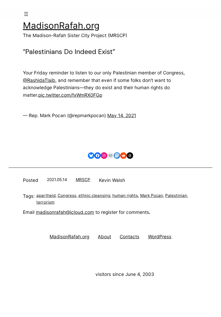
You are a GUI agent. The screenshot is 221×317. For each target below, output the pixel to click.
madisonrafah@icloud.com (65, 212)
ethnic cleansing (94, 195)
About (104, 236)
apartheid (46, 195)
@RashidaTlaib (39, 80)
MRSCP (83, 179)
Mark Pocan (151, 195)
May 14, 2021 (121, 115)
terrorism (45, 202)
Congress (67, 195)
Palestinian (176, 195)
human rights (125, 195)
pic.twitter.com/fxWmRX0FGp (70, 95)
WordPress (159, 236)
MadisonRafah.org (61, 25)
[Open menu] (26, 14)
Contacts (129, 236)
